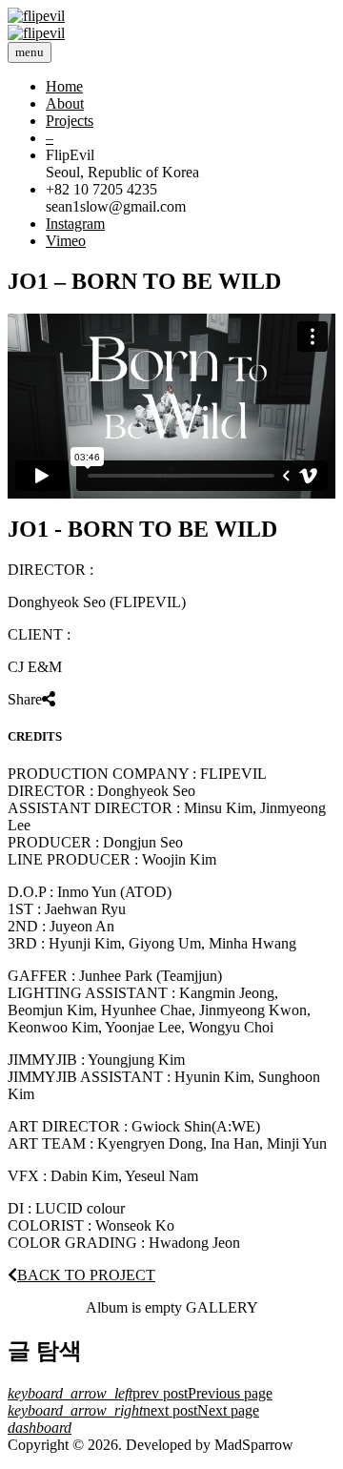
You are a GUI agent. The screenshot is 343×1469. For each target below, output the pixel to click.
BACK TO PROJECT (86, 1275)
